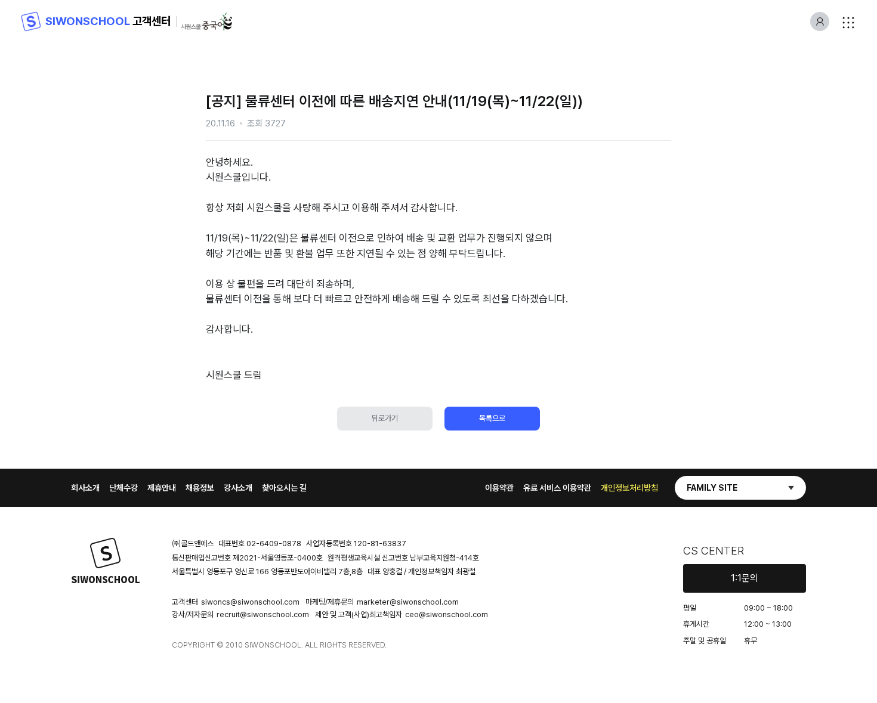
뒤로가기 (385, 418)
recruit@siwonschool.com (263, 614)
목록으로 (492, 418)
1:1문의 (744, 578)
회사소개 (85, 488)
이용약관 (499, 488)
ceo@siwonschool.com (446, 614)
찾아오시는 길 (284, 488)
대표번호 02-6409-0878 (259, 543)
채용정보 (200, 488)
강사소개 (238, 488)
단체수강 (123, 488)
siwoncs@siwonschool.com (250, 601)
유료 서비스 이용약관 (557, 488)
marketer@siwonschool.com (408, 601)
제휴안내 (161, 488)
